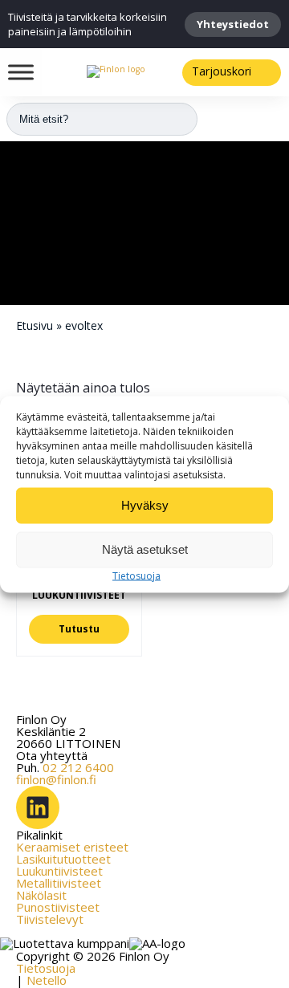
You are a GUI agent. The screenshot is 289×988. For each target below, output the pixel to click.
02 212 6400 (78, 767)
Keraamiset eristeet (72, 847)
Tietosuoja (136, 575)
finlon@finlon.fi (56, 779)
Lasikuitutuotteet (63, 859)
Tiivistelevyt (49, 919)
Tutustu (79, 629)
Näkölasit (41, 895)
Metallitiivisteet (58, 883)
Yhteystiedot (233, 24)
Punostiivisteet (58, 907)
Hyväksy (145, 505)
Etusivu (34, 325)
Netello (46, 980)
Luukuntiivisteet (59, 871)
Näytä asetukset (145, 549)
